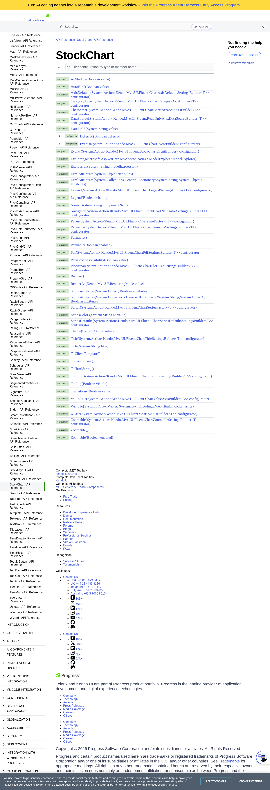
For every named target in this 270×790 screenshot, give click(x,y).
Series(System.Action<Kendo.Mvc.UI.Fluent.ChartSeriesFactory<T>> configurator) (134, 307)
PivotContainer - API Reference (23, 204)
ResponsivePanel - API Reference (25, 353)
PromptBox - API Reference (20, 271)
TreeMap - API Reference (26, 592)
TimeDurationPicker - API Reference (26, 540)
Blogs (67, 528)
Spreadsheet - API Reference (21, 463)
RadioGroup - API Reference (21, 312)
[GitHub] (73, 623)
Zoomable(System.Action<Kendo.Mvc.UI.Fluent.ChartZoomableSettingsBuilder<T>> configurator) (135, 422)
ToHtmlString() (82, 369)
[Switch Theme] (263, 27)
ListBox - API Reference (25, 35)
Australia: (88, 593)
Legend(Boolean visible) (89, 197)
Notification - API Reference (20, 108)
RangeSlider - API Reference (21, 321)
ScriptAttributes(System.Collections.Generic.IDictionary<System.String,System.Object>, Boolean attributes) (138, 299)
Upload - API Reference (25, 606)
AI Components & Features (20, 652)
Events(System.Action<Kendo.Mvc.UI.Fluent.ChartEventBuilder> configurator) (140, 144)
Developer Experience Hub (81, 512)
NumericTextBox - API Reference (24, 117)
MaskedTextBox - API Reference (23, 59)
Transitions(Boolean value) (91, 391)
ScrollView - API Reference (20, 376)
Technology (70, 699)
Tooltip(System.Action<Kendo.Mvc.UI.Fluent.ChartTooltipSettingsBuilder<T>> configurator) (141, 376)
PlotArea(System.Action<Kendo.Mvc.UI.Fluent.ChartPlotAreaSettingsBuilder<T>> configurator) (133, 268)
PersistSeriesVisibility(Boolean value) (99, 260)
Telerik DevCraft (66, 473)
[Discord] (73, 627)
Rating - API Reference (25, 328)
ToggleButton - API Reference (22, 563)
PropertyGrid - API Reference (21, 280)
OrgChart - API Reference (26, 124)
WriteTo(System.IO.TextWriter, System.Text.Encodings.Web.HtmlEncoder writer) (132, 406)
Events (67, 545)
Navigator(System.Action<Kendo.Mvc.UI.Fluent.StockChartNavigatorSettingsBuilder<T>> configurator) (139, 213)
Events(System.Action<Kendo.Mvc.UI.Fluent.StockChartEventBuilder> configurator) (135, 151)
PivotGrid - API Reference (19, 239)
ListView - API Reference (26, 40)
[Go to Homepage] (47, 20)
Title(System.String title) (89, 346)
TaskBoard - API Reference (20, 506)
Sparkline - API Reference (19, 431)
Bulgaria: (87, 590)
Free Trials (70, 496)
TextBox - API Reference (26, 524)
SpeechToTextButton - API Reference (24, 440)
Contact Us (70, 577)
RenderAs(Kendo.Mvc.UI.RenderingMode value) (107, 284)
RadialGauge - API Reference (22, 294)
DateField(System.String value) (94, 129)
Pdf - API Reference (22, 161)
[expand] (59, 136)
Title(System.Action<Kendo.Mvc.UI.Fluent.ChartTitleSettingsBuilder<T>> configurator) (137, 338)
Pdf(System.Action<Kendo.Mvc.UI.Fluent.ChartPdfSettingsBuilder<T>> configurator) (136, 252)
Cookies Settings (250, 781)
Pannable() (79, 237)
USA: (85, 580)
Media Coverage (74, 709)
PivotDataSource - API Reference (24, 213)
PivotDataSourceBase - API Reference (25, 222)
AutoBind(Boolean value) (90, 87)
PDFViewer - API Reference (21, 169)
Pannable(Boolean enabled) (91, 245)
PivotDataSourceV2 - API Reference (26, 230)
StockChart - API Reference (20, 486)
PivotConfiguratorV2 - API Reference (24, 195)
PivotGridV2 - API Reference (21, 248)
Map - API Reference (23, 51)
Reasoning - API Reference (20, 335)
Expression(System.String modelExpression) (104, 166)
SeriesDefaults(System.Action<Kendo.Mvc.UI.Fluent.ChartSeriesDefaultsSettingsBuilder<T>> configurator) (142, 323)
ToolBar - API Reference (25, 570)
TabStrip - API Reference (26, 498)
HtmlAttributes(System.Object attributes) (102, 174)
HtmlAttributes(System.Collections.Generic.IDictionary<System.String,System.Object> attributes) (137, 182)
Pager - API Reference (24, 147)
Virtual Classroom (75, 542)
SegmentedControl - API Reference (25, 385)
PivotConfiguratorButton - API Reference (26, 186)
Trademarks (229, 761)
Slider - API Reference (24, 409)
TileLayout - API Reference (20, 531)
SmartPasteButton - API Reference (25, 417)
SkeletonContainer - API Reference (25, 402)
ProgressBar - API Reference (21, 262)
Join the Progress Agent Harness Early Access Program (190, 5)
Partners (68, 538)
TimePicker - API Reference (20, 554)
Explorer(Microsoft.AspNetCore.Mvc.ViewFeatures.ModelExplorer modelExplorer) (134, 159)
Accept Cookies (216, 781)
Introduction (18, 624)
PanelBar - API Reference (19, 154)
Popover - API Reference (26, 255)
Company (69, 695)
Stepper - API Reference (25, 479)
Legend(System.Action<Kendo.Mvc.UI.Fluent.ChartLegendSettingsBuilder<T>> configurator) (141, 190)
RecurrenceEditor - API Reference (25, 344)
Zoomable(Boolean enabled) (92, 437)
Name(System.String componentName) (100, 205)
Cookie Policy (31, 784)
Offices (67, 715)
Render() (77, 276)
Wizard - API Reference (25, 617)
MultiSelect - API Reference (20, 91)
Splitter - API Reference (25, 455)
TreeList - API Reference (26, 586)
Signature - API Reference (19, 393)
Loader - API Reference (25, 46)
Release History (73, 522)
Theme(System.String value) (92, 331)
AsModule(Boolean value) (90, 79)
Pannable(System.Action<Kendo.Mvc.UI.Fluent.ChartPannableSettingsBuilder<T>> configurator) (134, 229)
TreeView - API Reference (19, 599)
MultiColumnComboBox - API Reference (26, 82)
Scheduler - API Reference (20, 367)
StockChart (85, 55)
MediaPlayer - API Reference (21, 67)
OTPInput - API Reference (19, 131)
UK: (85, 583)
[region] (135, 781)
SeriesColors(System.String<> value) (99, 315)
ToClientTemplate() (85, 353)
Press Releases (73, 705)
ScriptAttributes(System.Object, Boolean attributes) (109, 291)
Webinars (69, 532)
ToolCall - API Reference (26, 575)
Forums (68, 525)
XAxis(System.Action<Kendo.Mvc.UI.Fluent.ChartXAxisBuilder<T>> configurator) (134, 414)
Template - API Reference (26, 513)
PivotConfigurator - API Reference (24, 178)
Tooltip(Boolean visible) (89, 384)
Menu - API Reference (24, 74)
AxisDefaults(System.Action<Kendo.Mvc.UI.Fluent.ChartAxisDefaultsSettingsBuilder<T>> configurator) (140, 94)
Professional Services (77, 535)
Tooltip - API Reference (25, 581)
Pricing (67, 499)
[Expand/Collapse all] (59, 66)
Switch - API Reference (25, 493)
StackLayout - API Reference (21, 472)
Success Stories (73, 561)
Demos (68, 515)
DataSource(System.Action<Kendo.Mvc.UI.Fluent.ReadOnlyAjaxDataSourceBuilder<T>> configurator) (138, 120)
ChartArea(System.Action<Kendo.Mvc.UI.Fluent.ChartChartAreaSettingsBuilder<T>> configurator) (135, 112)
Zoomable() (79, 430)
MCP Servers (64, 487)
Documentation (73, 519)
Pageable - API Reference (19, 140)
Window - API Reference (26, 612)
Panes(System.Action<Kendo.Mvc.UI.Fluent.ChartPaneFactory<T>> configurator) (132, 221)
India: (86, 586)
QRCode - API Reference (26, 287)
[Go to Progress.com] (68, 677)
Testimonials (71, 564)
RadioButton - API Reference (21, 303)
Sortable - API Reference (26, 423)
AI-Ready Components (89, 487)
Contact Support (244, 55)
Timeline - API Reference (26, 547)
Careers (68, 712)
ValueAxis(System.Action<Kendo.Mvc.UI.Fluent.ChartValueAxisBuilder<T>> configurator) (140, 399)
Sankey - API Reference (25, 360)
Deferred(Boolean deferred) (100, 136)
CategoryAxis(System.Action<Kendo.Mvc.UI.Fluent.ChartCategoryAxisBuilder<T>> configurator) (135, 103)
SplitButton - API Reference (20, 448)
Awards (68, 702)
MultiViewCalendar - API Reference (26, 99)
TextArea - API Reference (26, 518)
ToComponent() (82, 361)
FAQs (67, 548)
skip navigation (36, 20)
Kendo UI (62, 480)
